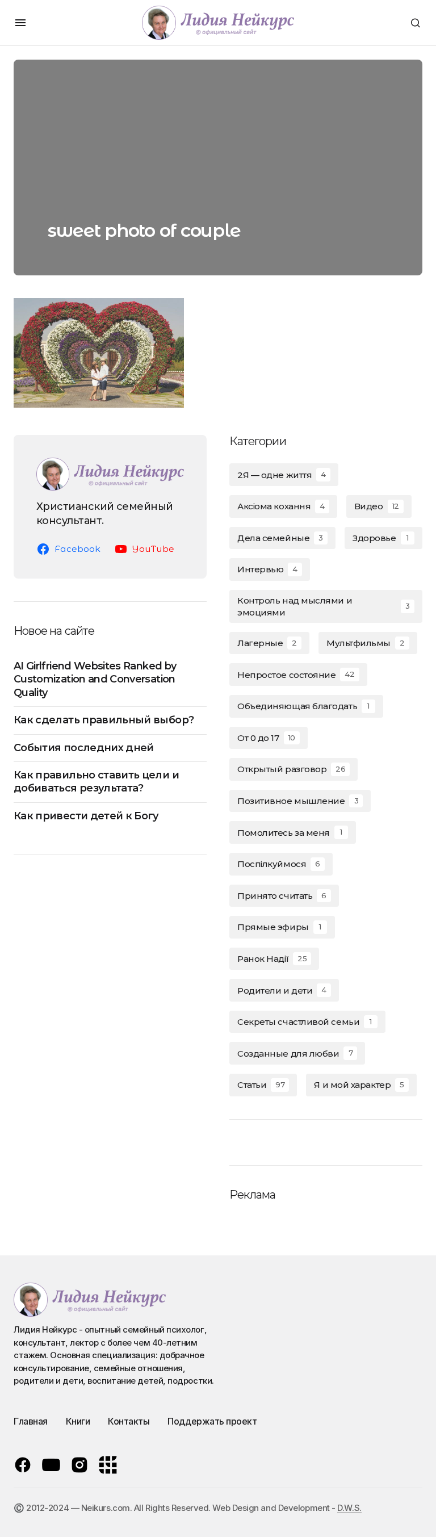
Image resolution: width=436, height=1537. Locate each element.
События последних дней (84, 748)
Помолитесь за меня (289, 832)
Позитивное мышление (297, 800)
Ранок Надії (272, 958)
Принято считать (281, 895)
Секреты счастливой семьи (304, 1021)
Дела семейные (280, 538)
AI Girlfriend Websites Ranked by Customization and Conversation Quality (95, 679)
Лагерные (267, 643)
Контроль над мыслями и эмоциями (323, 606)
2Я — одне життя (281, 475)
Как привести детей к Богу (86, 816)
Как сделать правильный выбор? (104, 720)
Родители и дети (281, 990)
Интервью (267, 569)
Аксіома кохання (281, 506)
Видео (376, 506)
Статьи (260, 1084)
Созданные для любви (295, 1053)
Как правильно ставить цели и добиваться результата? (96, 781)
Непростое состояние (296, 674)
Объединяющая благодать (303, 706)
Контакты (128, 1421)
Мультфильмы (365, 643)
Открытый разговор (291, 769)
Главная (31, 1421)
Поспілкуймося (278, 863)
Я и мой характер (359, 1084)
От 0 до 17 (266, 737)
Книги (78, 1421)
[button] (20, 23)
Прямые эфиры (279, 927)
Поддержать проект (212, 1421)
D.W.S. (349, 1507)
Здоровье (380, 538)
